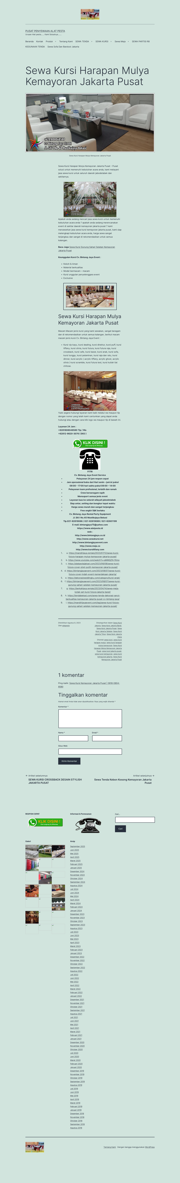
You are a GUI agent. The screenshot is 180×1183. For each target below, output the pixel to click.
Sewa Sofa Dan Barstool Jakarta (63, 46)
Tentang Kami (66, 41)
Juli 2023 (74, 932)
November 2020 (77, 1046)
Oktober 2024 (76, 878)
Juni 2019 (74, 1092)
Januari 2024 (76, 910)
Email (95, 733)
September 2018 (77, 1124)
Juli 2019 (74, 1089)
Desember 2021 (77, 999)
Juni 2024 (74, 893)
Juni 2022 (74, 978)
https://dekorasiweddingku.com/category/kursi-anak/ (94, 578)
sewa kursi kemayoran (103, 654)
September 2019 (77, 1081)
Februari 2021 (76, 1035)
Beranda (29, 41)
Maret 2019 (75, 1103)
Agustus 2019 (76, 1085)
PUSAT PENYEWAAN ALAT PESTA (45, 31)
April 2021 (74, 1028)
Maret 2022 (75, 989)
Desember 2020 (77, 1042)
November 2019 (77, 1074)
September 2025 (77, 846)
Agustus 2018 (76, 1128)
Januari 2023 (76, 953)
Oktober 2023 (76, 921)
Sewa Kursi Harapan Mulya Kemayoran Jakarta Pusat (108, 648)
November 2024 (77, 875)
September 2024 (77, 882)
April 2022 (74, 985)
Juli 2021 (74, 1017)
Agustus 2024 (76, 885)
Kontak (39, 41)
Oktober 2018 (76, 1121)
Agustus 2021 (76, 1014)
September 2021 (77, 1010)
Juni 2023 (74, 935)
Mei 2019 (74, 1096)
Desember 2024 (77, 871)
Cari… (117, 814)
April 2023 (74, 942)
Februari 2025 (76, 864)
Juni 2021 (74, 1021)
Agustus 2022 (76, 971)
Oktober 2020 (76, 1049)
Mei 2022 (74, 982)
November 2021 (77, 1003)
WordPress (150, 1147)
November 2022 (77, 960)
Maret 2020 (75, 1060)
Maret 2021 (75, 1032)
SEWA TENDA (82, 41)
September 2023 (77, 925)
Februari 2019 (76, 1106)
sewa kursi (108, 640)
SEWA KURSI (102, 41)
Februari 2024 (76, 907)
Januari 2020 (76, 1067)
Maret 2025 (75, 861)
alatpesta (66, 626)
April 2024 (74, 900)
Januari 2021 (75, 1039)
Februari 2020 (76, 1064)
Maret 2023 (75, 946)
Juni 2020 (74, 1056)
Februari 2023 (76, 950)
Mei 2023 (74, 939)
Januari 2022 (76, 996)
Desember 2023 (77, 914)
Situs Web (62, 746)
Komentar (63, 707)
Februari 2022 (76, 992)
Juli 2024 (74, 889)
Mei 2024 (74, 896)
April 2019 (74, 1099)
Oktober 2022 (76, 964)
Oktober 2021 (76, 1007)
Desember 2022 (77, 957)
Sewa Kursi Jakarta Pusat (107, 628)
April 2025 (74, 857)
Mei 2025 (74, 854)
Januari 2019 (75, 1110)
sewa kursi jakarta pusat (111, 651)
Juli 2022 (74, 975)
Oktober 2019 (76, 1078)
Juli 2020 (74, 1053)
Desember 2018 (77, 1113)
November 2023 (77, 918)
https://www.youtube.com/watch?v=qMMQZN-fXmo (93, 560)
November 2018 (77, 1117)
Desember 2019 (77, 1071)
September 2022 (77, 967)
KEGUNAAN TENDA (35, 46)
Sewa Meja (120, 41)
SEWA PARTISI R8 (141, 41)
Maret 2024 (75, 903)
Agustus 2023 (76, 928)
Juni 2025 (74, 850)
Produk (49, 41)
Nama (61, 733)
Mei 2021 (74, 1024)
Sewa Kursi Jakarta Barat (111, 626)
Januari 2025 (76, 868)
